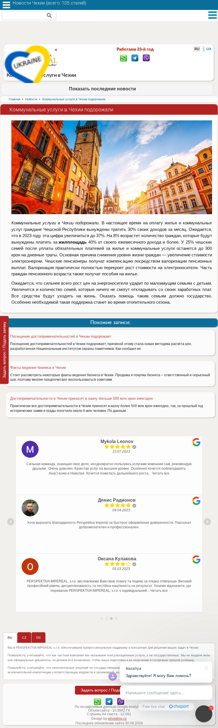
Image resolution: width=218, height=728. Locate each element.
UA (208, 49)
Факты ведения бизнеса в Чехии (38, 367)
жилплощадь (73, 242)
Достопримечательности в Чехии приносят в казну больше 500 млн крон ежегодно (81, 398)
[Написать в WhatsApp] (123, 57)
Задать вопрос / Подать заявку (4, 350)
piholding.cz (117, 719)
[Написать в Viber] (146, 57)
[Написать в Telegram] (135, 57)
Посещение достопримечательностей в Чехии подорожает (60, 336)
